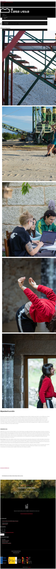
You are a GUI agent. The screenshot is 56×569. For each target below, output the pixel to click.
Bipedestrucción (6, 475)
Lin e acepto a (7, 532)
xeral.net (29, 567)
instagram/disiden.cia (4, 467)
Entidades (5, 30)
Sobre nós (4, 15)
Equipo (5, 18)
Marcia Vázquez (15, 475)
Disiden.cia (10, 475)
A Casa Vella (5, 17)
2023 (3, 475)
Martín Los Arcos (20, 475)
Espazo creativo (6, 20)
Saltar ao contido (3, 0)
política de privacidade (10, 532)
